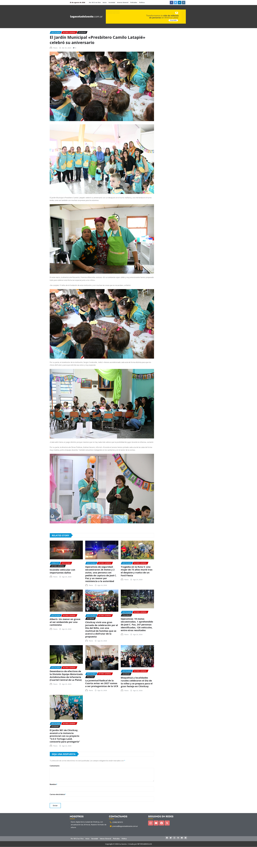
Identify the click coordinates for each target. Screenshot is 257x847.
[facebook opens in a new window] (171, 2)
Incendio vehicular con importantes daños (62, 571)
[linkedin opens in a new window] (179, 2)
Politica (142, 2)
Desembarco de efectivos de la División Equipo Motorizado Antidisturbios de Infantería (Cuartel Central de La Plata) (66, 675)
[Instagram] (150, 823)
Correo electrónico (58, 794)
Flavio (55, 48)
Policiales (133, 2)
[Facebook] (161, 823)
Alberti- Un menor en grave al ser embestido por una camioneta (65, 622)
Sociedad (112, 2)
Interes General (122, 2)
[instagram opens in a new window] (183, 2)
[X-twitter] (167, 823)
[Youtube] (156, 823)
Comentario (54, 766)
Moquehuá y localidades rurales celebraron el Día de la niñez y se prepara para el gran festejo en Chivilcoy (136, 682)
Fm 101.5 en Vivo (95, 2)
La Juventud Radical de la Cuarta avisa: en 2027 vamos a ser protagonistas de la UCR (101, 683)
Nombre (53, 784)
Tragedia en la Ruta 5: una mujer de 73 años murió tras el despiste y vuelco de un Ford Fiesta (136, 571)
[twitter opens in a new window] (175, 2)
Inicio (105, 2)
